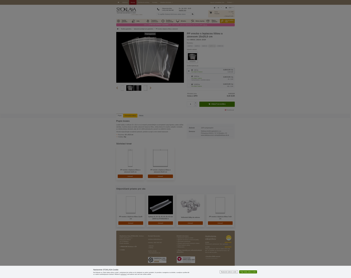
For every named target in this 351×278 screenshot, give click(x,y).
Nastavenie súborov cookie (229, 272)
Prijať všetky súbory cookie (248, 272)
